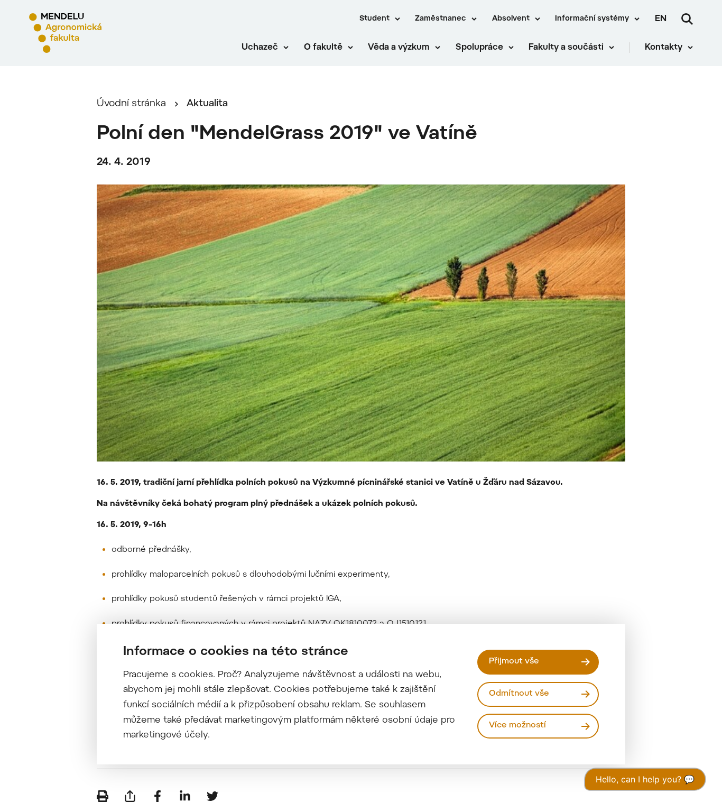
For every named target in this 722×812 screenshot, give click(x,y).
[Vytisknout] (102, 796)
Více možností (517, 726)
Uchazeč (260, 47)
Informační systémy (592, 19)
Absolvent (511, 19)
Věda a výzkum (399, 47)
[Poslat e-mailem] (130, 796)
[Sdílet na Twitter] (212, 796)
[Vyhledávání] (687, 19)
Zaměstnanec (440, 19)
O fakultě (323, 47)
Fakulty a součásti (566, 47)
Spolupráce (479, 47)
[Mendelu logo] (90, 33)
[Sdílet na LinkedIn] (185, 796)
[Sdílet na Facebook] (157, 796)
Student (374, 19)
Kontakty (663, 47)
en (661, 19)
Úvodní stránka (131, 104)
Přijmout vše (514, 662)
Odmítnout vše (519, 694)
